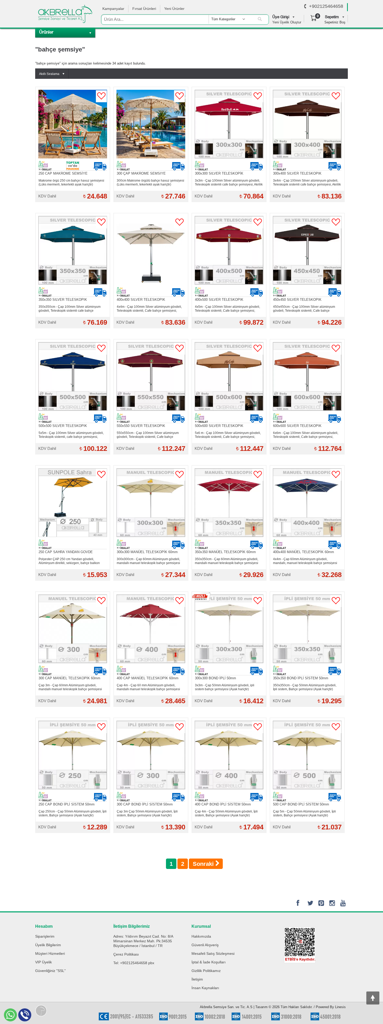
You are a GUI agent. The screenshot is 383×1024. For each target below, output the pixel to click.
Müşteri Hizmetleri (50, 953)
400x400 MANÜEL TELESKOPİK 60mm (303, 552)
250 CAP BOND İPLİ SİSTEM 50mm (67, 804)
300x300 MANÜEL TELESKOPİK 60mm (147, 552)
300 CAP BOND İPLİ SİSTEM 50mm (145, 804)
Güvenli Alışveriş (205, 945)
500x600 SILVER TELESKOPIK (219, 426)
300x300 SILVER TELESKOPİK (219, 173)
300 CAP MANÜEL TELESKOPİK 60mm (69, 678)
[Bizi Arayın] (305, 6)
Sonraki (204, 863)
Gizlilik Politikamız (206, 971)
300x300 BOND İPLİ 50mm (215, 678)
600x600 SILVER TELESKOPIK (297, 426)
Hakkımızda (201, 936)
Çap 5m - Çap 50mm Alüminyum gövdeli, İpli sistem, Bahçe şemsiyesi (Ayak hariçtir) (304, 813)
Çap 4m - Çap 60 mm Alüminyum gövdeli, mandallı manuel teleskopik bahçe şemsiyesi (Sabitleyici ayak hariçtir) (148, 687)
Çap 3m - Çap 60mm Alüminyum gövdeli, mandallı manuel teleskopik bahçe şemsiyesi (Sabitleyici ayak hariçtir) (70, 687)
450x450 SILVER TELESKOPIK (297, 300)
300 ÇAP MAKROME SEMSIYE (141, 173)
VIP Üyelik (43, 962)
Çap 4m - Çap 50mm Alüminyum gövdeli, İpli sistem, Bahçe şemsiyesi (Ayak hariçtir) (226, 813)
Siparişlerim (44, 936)
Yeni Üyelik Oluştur (286, 22)
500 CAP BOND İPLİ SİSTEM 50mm (301, 804)
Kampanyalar (113, 9)
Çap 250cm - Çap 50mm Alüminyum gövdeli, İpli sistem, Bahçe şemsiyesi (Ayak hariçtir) (73, 813)
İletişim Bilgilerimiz (131, 926)
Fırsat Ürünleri (144, 9)
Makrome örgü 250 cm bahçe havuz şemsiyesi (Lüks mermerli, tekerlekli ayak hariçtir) (71, 182)
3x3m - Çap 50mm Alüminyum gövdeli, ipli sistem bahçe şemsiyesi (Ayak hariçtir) (224, 687)
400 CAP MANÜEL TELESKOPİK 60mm (147, 678)
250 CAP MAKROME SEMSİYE (63, 173)
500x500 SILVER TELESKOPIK (63, 426)
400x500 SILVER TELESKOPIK (219, 300)
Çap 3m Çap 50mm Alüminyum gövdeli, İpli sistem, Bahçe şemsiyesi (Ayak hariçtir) (147, 813)
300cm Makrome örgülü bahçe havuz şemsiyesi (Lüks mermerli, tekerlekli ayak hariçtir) (150, 182)
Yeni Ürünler (174, 9)
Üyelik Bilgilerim (48, 945)
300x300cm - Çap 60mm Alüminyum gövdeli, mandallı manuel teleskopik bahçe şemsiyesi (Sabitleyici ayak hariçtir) (148, 561)
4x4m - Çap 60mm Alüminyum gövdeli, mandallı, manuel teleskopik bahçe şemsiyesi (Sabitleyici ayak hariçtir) (305, 561)
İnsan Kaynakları (205, 988)
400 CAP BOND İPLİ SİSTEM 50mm (223, 804)
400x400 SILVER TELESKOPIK (141, 300)
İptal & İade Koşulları (208, 962)
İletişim (197, 979)
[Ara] (259, 19)
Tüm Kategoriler (223, 19)
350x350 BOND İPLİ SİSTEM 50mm (300, 678)
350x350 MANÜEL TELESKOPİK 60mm (225, 552)
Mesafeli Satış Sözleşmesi (212, 953)
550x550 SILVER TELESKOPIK (141, 426)
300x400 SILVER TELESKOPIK (297, 173)
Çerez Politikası (126, 954)
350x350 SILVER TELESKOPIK (63, 300)
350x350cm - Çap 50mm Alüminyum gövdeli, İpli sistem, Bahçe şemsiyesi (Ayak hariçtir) (304, 687)
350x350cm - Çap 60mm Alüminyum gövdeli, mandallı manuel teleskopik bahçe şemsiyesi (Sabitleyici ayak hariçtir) (226, 561)
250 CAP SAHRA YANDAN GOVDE (66, 552)
